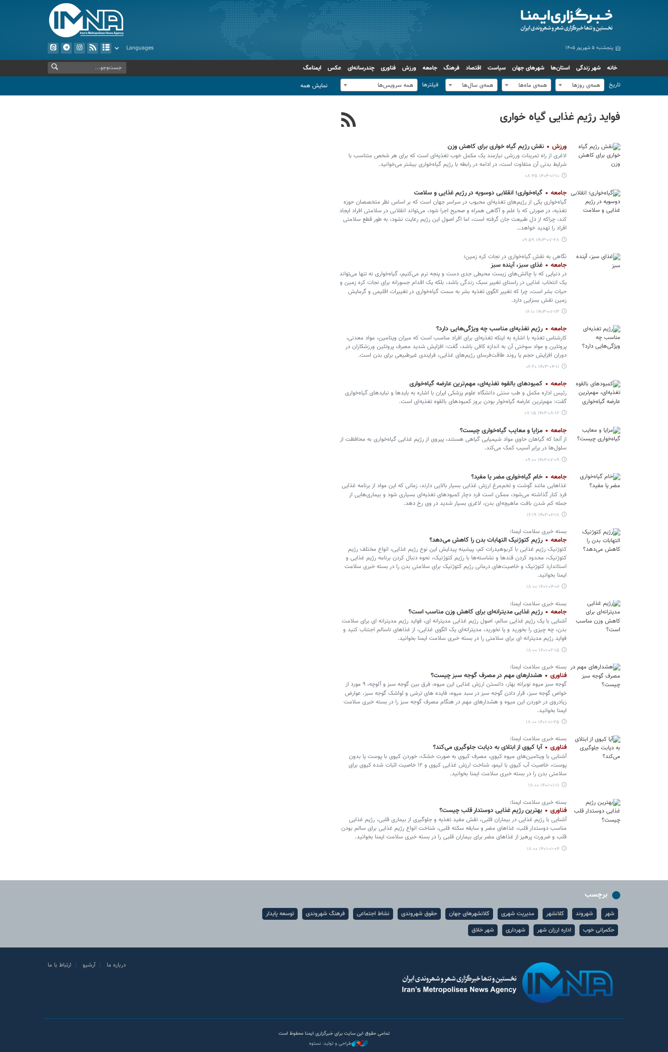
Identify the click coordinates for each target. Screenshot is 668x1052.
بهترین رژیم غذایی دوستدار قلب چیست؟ (503, 811)
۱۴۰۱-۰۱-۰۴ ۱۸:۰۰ (543, 849)
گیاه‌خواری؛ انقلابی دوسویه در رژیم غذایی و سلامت (490, 193)
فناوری (388, 68)
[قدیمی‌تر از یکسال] (595, 159)
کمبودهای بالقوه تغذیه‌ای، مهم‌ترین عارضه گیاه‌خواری (488, 384)
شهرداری (515, 930)
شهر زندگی (588, 68)
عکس (334, 68)
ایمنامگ (312, 68)
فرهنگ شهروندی (325, 913)
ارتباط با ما (59, 965)
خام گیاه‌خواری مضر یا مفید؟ (519, 477)
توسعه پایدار (280, 913)
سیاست (497, 68)
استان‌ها (560, 68)
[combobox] (579, 85)
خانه (612, 68)
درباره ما (116, 965)
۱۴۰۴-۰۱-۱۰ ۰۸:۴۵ (542, 176)
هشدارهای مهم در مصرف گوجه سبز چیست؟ (499, 676)
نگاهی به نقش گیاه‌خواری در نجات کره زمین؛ (515, 256)
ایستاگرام (79, 48)
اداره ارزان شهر (554, 930)
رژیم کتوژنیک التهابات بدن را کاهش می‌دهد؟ (498, 540)
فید (92, 48)
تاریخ (614, 85)
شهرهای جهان (528, 68)
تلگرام (66, 48)
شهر (609, 913)
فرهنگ (451, 68)
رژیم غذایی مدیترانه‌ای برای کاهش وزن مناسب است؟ (488, 612)
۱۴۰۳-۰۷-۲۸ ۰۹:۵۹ (540, 240)
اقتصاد (473, 68)
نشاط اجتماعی (373, 913)
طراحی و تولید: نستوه (330, 1043)
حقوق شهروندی (419, 913)
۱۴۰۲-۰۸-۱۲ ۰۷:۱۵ (542, 413)
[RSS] (349, 121)
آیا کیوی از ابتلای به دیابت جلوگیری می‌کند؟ (498, 748)
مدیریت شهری (517, 913)
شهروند (584, 913)
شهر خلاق (483, 930)
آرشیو (105, 48)
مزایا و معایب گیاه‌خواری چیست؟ (513, 431)
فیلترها (430, 85)
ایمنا (527, 20)
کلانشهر (555, 913)
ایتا (53, 48)
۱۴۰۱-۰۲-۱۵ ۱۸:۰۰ (542, 650)
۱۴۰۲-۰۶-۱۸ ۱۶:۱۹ (543, 515)
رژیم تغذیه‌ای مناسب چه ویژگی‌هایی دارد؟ (501, 329)
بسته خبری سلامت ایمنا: (537, 531)
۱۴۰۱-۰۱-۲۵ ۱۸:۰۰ (542, 722)
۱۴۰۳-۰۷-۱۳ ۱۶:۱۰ (542, 312)
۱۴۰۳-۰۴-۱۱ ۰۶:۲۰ (542, 367)
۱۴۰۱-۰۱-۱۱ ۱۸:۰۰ (543, 785)
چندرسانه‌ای (361, 68)
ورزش (409, 68)
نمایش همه (314, 85)
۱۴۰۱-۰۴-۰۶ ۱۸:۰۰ (542, 587)
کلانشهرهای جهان (469, 913)
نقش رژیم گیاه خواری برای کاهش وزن (507, 147)
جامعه (430, 68)
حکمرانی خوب (598, 930)
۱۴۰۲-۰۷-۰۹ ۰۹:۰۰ (542, 460)
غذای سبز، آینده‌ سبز (529, 265)
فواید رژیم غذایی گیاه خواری (560, 117)
